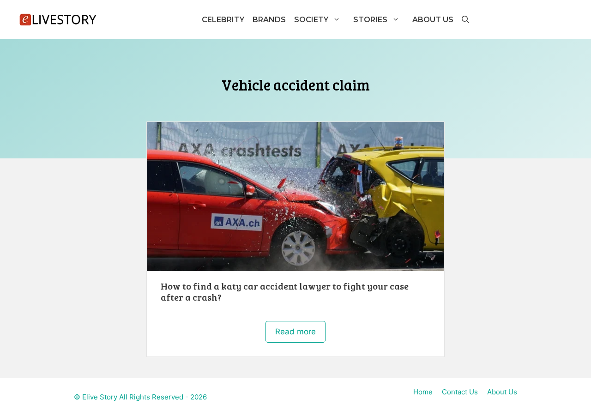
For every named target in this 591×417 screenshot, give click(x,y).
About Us (432, 19)
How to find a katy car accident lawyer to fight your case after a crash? (285, 291)
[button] (465, 19)
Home (423, 391)
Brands (269, 19)
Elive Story (99, 397)
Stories (370, 19)
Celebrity (223, 19)
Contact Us (460, 391)
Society (311, 19)
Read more (295, 331)
